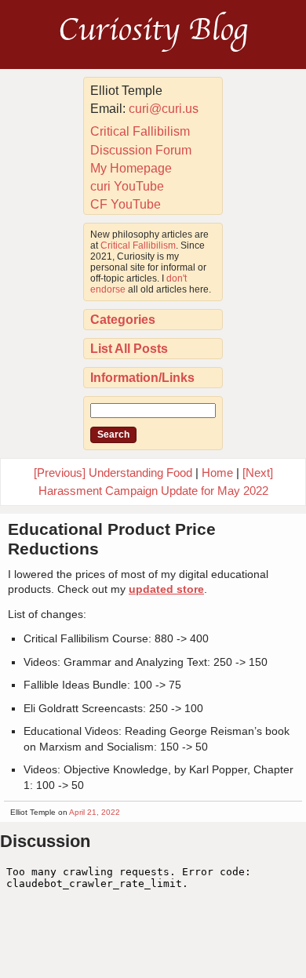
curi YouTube (127, 186)
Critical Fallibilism (140, 131)
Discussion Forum (140, 150)
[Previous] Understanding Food (113, 472)
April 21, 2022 (94, 812)
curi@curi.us (164, 108)
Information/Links (142, 377)
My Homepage (131, 168)
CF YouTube (125, 204)
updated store (166, 589)
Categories (122, 319)
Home (217, 472)
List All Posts (129, 348)
